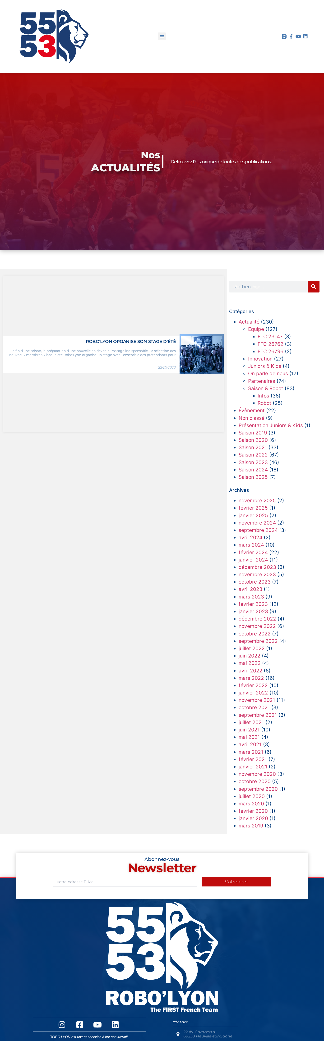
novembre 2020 (257, 774)
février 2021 (253, 759)
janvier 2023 (253, 611)
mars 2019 (251, 826)
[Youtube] (298, 36)
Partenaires (261, 381)
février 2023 (253, 604)
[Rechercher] (313, 286)
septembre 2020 (258, 789)
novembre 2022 (257, 626)
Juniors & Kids (264, 366)
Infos (263, 396)
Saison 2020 (253, 440)
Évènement (252, 410)
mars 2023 (251, 597)
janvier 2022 (253, 693)
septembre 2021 (258, 715)
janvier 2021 (253, 767)
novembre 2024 (257, 523)
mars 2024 (251, 545)
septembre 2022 (258, 641)
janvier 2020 (253, 818)
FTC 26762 (270, 344)
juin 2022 (249, 656)
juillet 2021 (251, 722)
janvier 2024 (253, 560)
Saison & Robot (265, 388)
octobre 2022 (255, 634)
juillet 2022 (252, 648)
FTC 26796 (270, 351)
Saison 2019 (253, 433)
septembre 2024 (258, 530)
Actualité (249, 322)
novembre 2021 (257, 700)
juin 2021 (249, 730)
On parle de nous (268, 373)
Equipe (256, 329)
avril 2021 (250, 744)
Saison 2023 (253, 462)
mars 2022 (251, 678)
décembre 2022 (257, 619)
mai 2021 (249, 737)
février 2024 (253, 552)
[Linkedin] (305, 36)
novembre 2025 (257, 500)
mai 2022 (250, 663)
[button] (162, 36)
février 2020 (253, 811)
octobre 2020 (255, 781)
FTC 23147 (270, 336)
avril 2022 (250, 671)
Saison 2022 (253, 455)
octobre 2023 (255, 582)
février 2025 (253, 508)
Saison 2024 (253, 470)
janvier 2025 (253, 515)
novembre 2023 (257, 574)
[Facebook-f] (291, 36)
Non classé (251, 418)
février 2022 (253, 685)
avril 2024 (250, 537)
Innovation (260, 359)
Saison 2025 (253, 477)
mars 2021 (251, 752)
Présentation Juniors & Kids (271, 425)
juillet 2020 (252, 796)
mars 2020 (251, 804)
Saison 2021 (253, 447)
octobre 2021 (254, 707)
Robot (264, 403)
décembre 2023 (257, 567)
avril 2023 (250, 589)
